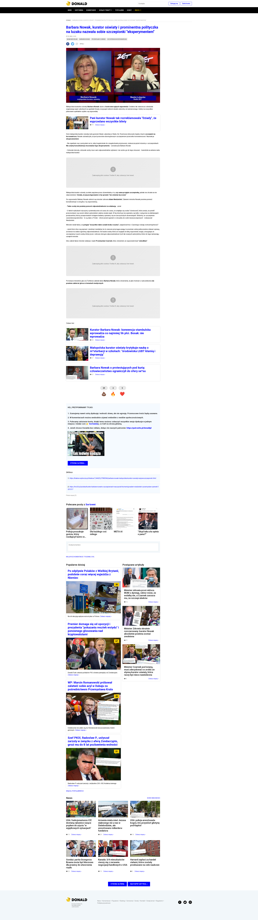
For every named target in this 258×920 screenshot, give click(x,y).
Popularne (115, 901)
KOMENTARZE (91, 10)
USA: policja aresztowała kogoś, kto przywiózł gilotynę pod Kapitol (145, 823)
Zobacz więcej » (100, 125)
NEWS (70, 10)
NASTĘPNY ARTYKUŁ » (139, 884)
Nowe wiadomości (153, 798)
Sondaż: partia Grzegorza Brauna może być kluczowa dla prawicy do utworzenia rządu (79, 863)
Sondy (137, 901)
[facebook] (68, 43)
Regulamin (159, 901)
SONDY (129, 10)
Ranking (122, 901)
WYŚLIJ (82, 43)
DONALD (68, 20)
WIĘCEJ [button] (137, 10)
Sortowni (91, 504)
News (99, 901)
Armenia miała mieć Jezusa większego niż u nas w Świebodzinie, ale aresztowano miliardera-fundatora (112, 825)
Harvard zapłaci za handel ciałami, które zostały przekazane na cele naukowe (144, 862)
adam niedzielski (72, 39)
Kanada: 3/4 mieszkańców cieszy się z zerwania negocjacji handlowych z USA (112, 862)
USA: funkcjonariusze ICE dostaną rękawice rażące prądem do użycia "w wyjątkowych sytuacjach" (79, 824)
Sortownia (93, 424)
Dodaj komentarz (75, 545)
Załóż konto (186, 3)
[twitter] (73, 43)
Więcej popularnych (75, 791)
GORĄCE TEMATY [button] (105, 10)
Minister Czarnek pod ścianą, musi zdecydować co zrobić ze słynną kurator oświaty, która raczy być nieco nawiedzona (139, 671)
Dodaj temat (150, 901)
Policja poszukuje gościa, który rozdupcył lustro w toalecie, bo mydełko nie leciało (76, 536)
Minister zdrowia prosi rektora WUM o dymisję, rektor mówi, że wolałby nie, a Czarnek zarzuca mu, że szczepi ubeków (140, 594)
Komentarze (106, 901)
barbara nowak (84, 39)
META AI (118, 531)
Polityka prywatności (103, 903)
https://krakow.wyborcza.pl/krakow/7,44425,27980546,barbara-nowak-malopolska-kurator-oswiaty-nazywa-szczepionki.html (112, 478)
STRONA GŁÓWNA (117, 884)
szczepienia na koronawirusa (117, 39)
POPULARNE (119, 10)
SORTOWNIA (79, 10)
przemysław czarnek (98, 39)
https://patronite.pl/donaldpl (139, 428)
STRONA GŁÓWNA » (77, 463)
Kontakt (142, 901)
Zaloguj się (174, 3)
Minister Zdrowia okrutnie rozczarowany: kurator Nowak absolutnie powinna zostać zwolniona (139, 632)
